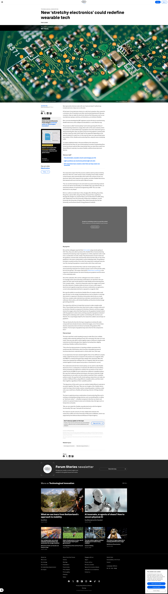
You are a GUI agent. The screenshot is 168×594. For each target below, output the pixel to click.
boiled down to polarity (94, 270)
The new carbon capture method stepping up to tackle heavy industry (94, 542)
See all (124, 483)
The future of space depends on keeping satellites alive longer (116, 541)
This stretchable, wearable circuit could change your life (80, 158)
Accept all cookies (156, 587)
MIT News (44, 29)
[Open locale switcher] (1, 590)
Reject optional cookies (156, 583)
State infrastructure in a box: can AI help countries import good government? (73, 542)
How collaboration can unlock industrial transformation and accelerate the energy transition (50, 542)
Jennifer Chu (44, 105)
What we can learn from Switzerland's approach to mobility (59, 515)
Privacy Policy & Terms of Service (84, 585)
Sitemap (84, 588)
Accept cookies (95, 226)
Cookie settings (156, 590)
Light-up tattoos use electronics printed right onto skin (79, 161)
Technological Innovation (49, 9)
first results (87, 250)
